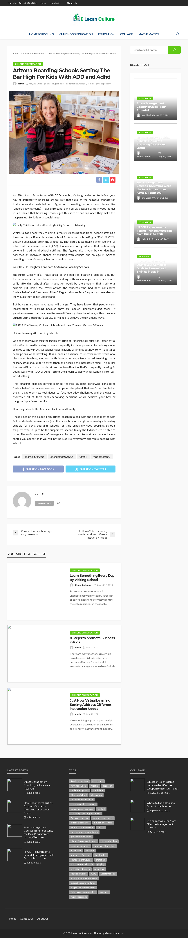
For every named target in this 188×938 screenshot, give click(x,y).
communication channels (83, 804)
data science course (103, 818)
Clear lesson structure (82, 799)
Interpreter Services (81, 855)
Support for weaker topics (83, 887)
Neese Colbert (144, 156)
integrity (90, 850)
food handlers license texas (84, 832)
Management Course (81, 859)
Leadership (100, 855)
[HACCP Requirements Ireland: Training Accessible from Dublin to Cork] (14, 855)
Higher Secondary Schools (83, 841)
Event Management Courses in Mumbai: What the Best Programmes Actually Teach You (154, 187)
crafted (101, 808)
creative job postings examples (86, 813)
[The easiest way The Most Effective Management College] (137, 824)
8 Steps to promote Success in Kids (92, 640)
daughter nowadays (75, 83)
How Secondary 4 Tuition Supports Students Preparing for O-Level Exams (153, 142)
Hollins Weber (144, 280)
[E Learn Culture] (94, 18)
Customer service (79, 818)
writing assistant (79, 896)
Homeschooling (41, 34)
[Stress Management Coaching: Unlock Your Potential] (14, 785)
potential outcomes (80, 869)
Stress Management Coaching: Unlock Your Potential (151, 107)
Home (43, 3)
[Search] (177, 34)
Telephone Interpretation (83, 892)
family (91, 83)
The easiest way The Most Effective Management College (161, 824)
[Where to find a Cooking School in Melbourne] (137, 806)
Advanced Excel (78, 785)
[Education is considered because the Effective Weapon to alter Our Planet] (137, 785)
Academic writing (79, 781)
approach (107, 785)
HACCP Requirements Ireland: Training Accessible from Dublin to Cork (154, 231)
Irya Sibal (146, 115)
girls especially (103, 83)
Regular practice (78, 873)
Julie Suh (146, 239)
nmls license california (82, 864)
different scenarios (80, 822)
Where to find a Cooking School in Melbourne (161, 804)
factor (101, 827)
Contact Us (56, 3)
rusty (93, 873)
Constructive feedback (82, 808)
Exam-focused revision (82, 827)
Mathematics (148, 34)
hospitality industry (80, 846)
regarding (99, 869)
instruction (76, 850)
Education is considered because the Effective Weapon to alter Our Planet (162, 785)
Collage (126, 34)
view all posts (44, 503)
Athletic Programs (79, 790)
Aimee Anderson (83, 585)
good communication (81, 836)
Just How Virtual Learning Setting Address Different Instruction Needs (90, 704)
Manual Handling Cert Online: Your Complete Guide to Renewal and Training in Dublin (151, 266)
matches (100, 859)
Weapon (104, 892)
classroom (96, 795)
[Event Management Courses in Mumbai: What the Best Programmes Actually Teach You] (14, 830)
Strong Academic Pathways (84, 878)
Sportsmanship (108, 873)
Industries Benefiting (104, 846)
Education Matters (103, 822)
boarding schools (55, 83)
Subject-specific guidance (83, 882)
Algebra (94, 785)
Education (106, 34)
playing (100, 864)
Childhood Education (76, 34)
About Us (72, 3)
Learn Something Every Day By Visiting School (92, 578)
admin (21, 83)
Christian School (79, 795)
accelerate (97, 781)
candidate (98, 790)
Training (144, 256)
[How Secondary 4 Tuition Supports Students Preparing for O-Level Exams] (14, 806)
